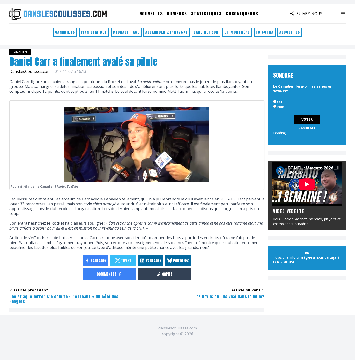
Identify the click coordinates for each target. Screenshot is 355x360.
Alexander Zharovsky (166, 32)
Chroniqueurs (242, 13)
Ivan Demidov (94, 32)
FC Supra (265, 32)
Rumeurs (177, 13)
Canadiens (65, 32)
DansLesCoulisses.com (29, 71)
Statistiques (206, 13)
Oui (280, 102)
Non (280, 106)
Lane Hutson (206, 32)
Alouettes (289, 32)
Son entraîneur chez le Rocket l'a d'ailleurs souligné (56, 223)
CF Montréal (237, 32)
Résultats (306, 128)
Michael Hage (126, 32)
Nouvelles (151, 13)
